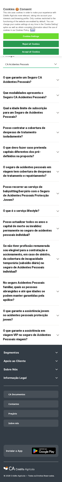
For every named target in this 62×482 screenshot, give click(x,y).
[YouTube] (54, 437)
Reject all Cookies (30, 43)
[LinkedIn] (19, 437)
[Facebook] (42, 437)
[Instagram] (31, 437)
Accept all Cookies (31, 51)
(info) (32, 30)
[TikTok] (7, 437)
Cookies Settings (31, 36)
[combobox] (31, 64)
